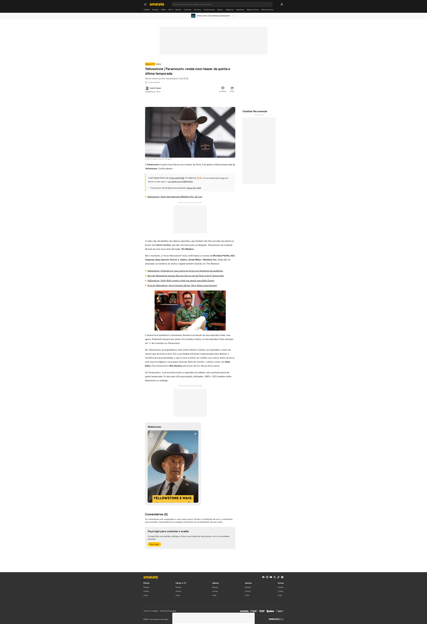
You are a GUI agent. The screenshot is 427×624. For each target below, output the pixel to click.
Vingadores (230, 10)
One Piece (197, 10)
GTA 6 (170, 10)
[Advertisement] (190, 98)
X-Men (163, 10)
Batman (220, 10)
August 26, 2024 (194, 188)
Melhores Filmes (253, 10)
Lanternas (187, 10)
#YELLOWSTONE (176, 178)
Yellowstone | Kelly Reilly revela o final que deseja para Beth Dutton (180, 280)
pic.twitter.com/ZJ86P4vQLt (180, 181)
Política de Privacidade (168, 611)
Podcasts (155, 10)
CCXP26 (146, 10)
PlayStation (240, 10)
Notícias (146, 587)
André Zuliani (155, 88)
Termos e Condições (150, 611)
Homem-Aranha (209, 10)
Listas (145, 595)
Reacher (178, 10)
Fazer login (154, 544)
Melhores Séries (267, 10)
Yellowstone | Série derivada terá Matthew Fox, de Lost (174, 196)
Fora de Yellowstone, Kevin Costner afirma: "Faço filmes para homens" (182, 285)
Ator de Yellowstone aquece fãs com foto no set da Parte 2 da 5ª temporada (185, 275)
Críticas (146, 591)
